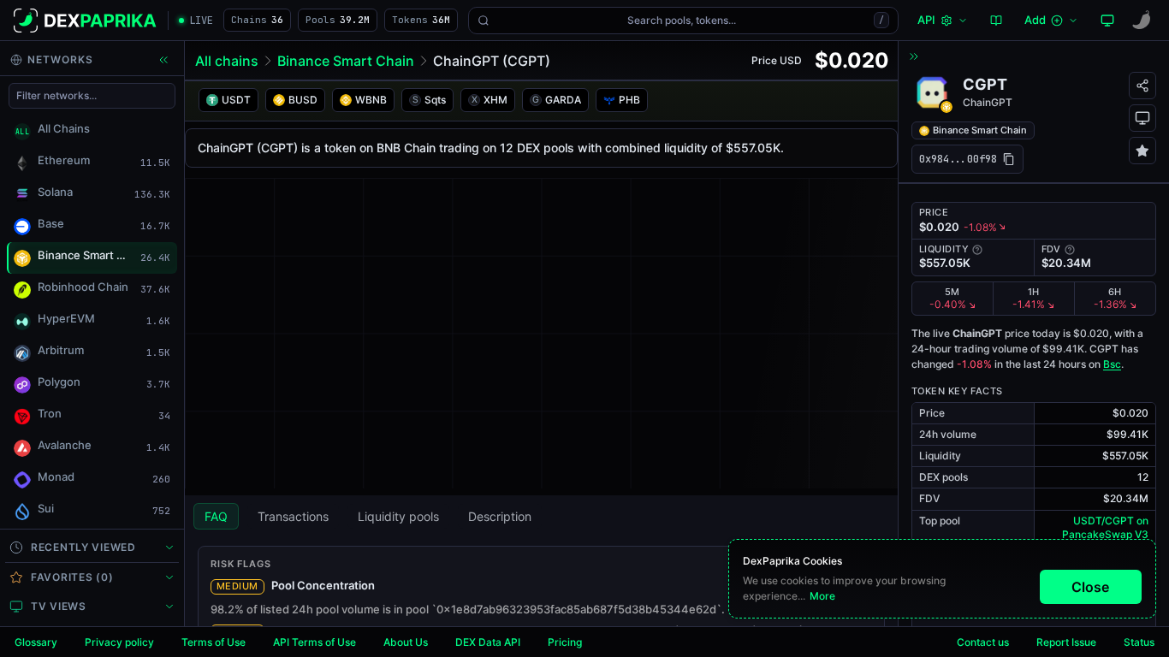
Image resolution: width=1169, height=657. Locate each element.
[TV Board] (1107, 21)
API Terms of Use (314, 642)
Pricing (565, 642)
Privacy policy (119, 642)
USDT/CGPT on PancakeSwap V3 (1105, 527)
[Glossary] (996, 20)
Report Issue (1066, 642)
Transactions (293, 516)
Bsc (1112, 364)
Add (1035, 20)
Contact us (983, 642)
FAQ (216, 516)
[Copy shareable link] (1142, 85)
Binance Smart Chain (345, 60)
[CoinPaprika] (1141, 20)
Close (1090, 586)
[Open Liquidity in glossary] (977, 250)
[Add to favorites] (1142, 150)
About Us (405, 642)
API (926, 20)
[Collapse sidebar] (163, 60)
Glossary (36, 642)
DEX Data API (487, 642)
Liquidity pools (398, 516)
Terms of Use (213, 642)
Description (499, 516)
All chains (226, 60)
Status (1139, 642)
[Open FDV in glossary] (1070, 250)
